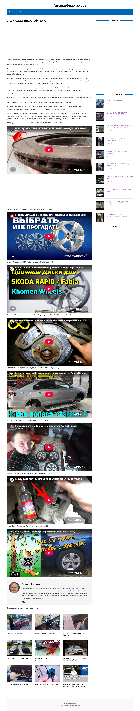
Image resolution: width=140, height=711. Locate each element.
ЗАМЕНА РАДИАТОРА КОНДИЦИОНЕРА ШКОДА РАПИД (118, 215)
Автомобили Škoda (70, 5)
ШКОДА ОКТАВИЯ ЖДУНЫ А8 (117, 202)
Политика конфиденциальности (70, 705)
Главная (12, 12)
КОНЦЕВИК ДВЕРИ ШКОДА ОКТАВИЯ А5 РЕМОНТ (116, 139)
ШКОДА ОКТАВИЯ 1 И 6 (115, 100)
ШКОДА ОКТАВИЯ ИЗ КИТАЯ (117, 113)
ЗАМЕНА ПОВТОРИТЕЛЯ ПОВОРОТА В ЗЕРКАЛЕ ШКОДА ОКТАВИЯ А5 (120, 127)
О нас (22, 12)
